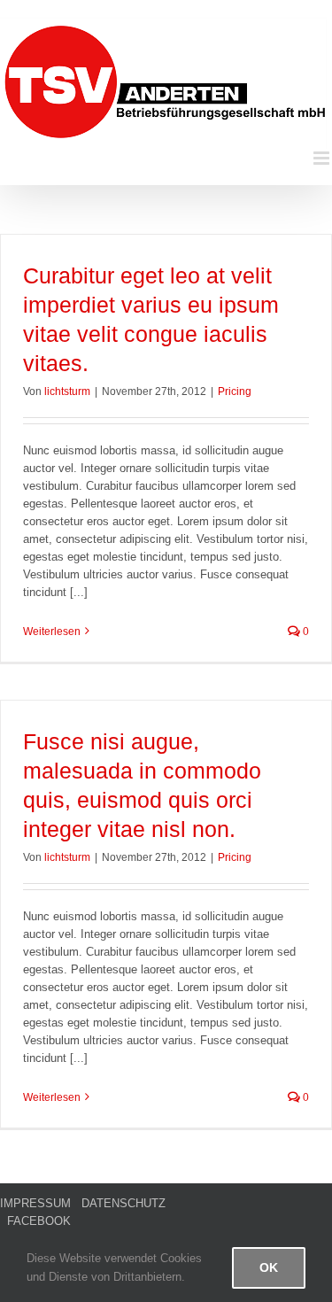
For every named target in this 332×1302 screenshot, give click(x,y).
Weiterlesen (52, 631)
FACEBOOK (39, 1221)
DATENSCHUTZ (123, 1203)
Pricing (234, 391)
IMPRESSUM (35, 1203)
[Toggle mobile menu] (322, 158)
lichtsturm (67, 391)
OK (268, 1267)
